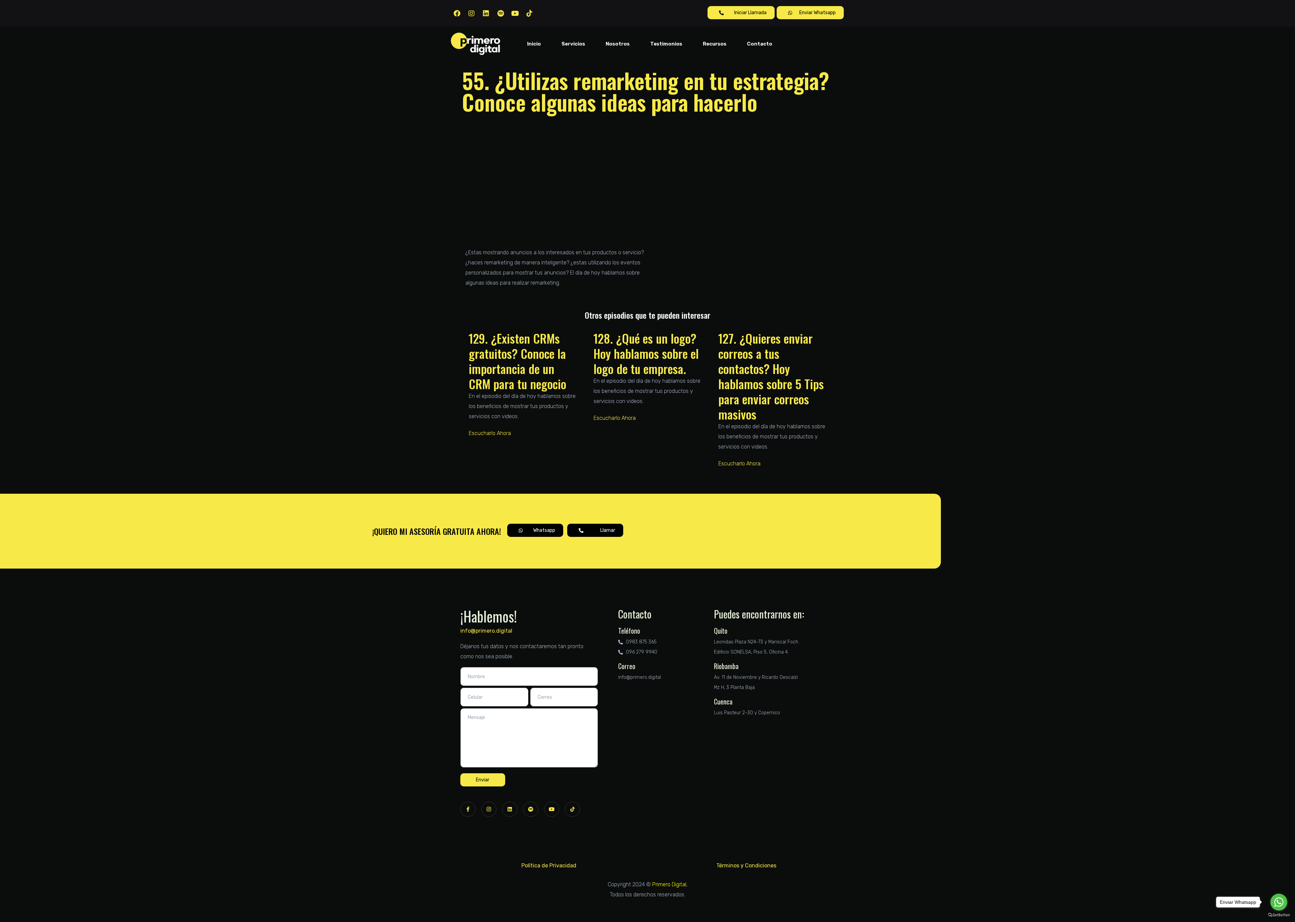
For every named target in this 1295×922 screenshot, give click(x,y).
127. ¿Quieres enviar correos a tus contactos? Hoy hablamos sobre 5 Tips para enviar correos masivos (771, 376)
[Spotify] (500, 13)
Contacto (759, 44)
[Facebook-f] (468, 809)
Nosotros (618, 44)
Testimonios (666, 44)
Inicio (534, 44)
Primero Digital (669, 884)
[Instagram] (471, 13)
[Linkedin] (486, 13)
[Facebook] (457, 13)
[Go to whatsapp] (1278, 902)
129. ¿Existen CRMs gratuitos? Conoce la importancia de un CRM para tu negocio (517, 361)
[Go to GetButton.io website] (1279, 915)
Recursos (714, 44)
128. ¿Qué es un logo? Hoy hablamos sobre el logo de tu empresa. (646, 353)
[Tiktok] (529, 13)
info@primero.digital (486, 631)
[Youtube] (515, 13)
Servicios (573, 44)
